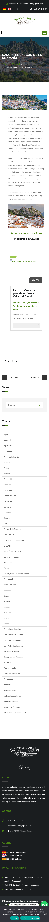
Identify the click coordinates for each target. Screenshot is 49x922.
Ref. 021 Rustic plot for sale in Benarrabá (22, 885)
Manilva (7, 607)
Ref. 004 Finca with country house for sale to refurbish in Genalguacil (22, 879)
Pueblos (15, 64)
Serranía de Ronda (11, 651)
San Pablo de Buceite (12, 640)
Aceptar (14, 918)
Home (5, 64)
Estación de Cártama (12, 551)
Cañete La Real (10, 496)
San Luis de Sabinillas (12, 629)
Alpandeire (8, 446)
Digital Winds (13, 904)
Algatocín (7, 440)
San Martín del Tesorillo (13, 635)
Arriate (6, 468)
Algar (6, 434)
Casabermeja (9, 512)
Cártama (7, 507)
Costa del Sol (9, 534)
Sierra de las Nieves (12, 673)
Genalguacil (8, 579)
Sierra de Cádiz (10, 668)
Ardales (7, 462)
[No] (46, 914)
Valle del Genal (10, 690)
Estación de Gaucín (11, 557)
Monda (6, 618)
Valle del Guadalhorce (12, 696)
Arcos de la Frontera (12, 457)
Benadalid (8, 479)
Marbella (7, 612)
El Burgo (7, 546)
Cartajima (8, 501)
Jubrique (7, 590)
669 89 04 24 (11, 852)
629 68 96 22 (11, 859)
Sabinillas (7, 662)
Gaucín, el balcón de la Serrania (16, 573)
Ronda (6, 623)
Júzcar (6, 596)
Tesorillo (7, 685)
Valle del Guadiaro (11, 701)
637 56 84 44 (11, 855)
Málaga (7, 601)
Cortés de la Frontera (12, 529)
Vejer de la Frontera (12, 707)
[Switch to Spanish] (4, 9)
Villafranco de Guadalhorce (15, 712)
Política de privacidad (30, 918)
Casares (7, 518)
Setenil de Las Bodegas (13, 657)
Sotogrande (8, 679)
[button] (44, 905)
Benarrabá (8, 490)
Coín (5, 523)
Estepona (8, 562)
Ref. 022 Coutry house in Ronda (18, 889)
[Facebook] (17, 9)
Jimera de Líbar (10, 585)
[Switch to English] (9, 9)
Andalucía (8, 451)
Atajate (7, 473)
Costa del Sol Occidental (14, 540)
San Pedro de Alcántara (13, 646)
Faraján (7, 568)
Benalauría (8, 484)
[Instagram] (14, 9)
